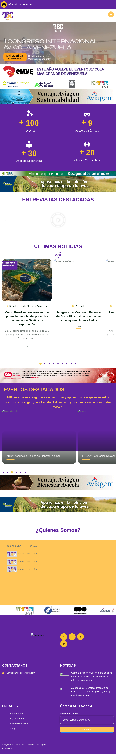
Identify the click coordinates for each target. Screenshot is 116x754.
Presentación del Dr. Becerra (32, 561)
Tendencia (80, 306)
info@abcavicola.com (24, 672)
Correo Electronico (69, 713)
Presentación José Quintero (31, 554)
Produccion (42, 306)
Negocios (13, 306)
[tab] (22, 554)
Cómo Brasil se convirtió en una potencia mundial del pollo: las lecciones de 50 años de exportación (91, 676)
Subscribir (87, 729)
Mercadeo (31, 306)
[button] (5, 219)
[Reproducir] (58, 220)
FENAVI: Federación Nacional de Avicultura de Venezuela (39, 456)
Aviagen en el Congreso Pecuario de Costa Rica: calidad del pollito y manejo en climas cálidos (78, 316)
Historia (22, 306)
